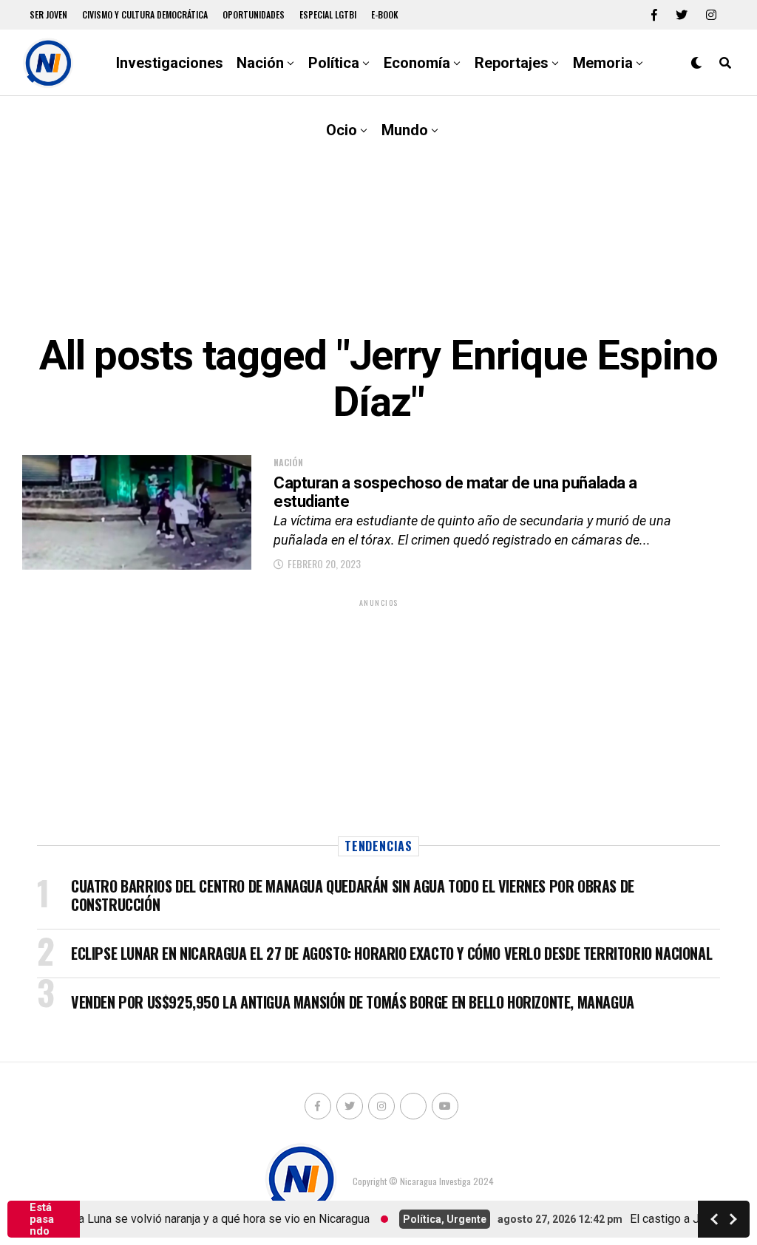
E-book (384, 14)
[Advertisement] (378, 214)
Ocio (341, 130)
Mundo (404, 130)
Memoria (603, 63)
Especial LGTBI (327, 14)
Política (333, 63)
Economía (417, 63)
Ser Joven (48, 14)
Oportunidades (254, 14)
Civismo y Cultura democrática (145, 14)
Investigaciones (169, 63)
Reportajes (512, 63)
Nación (260, 63)
